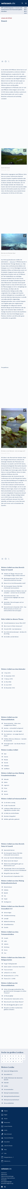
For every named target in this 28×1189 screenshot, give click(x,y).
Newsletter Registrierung (7, 1183)
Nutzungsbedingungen (6, 1181)
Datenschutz (4, 1174)
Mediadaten (4, 1180)
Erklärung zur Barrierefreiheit (8, 1178)
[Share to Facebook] (6, 61)
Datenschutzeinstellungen (7, 1176)
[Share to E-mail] (2, 61)
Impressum (4, 1172)
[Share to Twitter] (9, 61)
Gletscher (12, 262)
